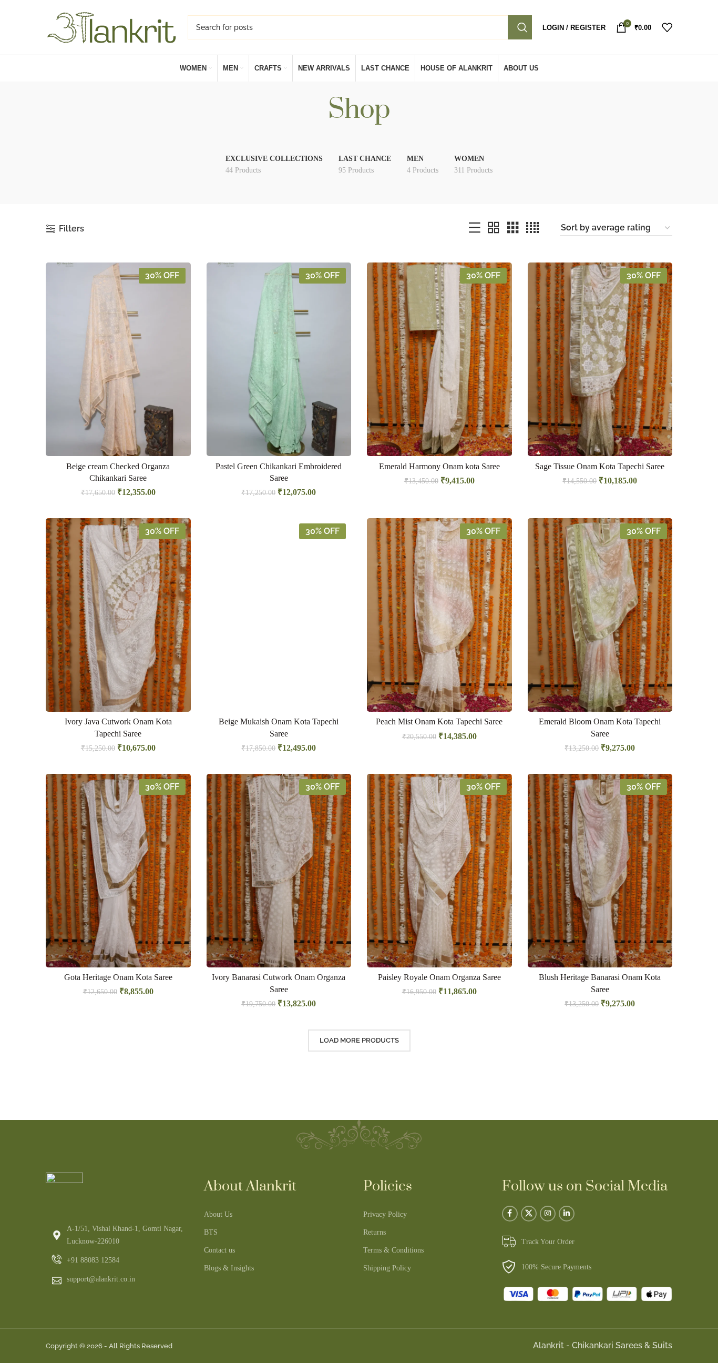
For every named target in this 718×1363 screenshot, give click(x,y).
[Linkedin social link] (567, 1213)
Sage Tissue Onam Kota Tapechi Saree (599, 466)
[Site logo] (111, 27)
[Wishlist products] (667, 27)
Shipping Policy (387, 1268)
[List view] (474, 228)
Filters (71, 229)
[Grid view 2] (493, 228)
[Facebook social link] (510, 1213)
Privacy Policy (385, 1214)
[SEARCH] (520, 27)
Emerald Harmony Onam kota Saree (439, 466)
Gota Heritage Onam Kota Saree (118, 977)
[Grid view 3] (513, 228)
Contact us (219, 1250)
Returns (374, 1232)
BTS (211, 1232)
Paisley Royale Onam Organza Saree (439, 977)
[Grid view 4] (532, 228)
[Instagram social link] (548, 1213)
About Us (218, 1214)
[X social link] (529, 1213)
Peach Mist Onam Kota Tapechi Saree (439, 721)
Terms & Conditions (393, 1250)
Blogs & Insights (229, 1268)
